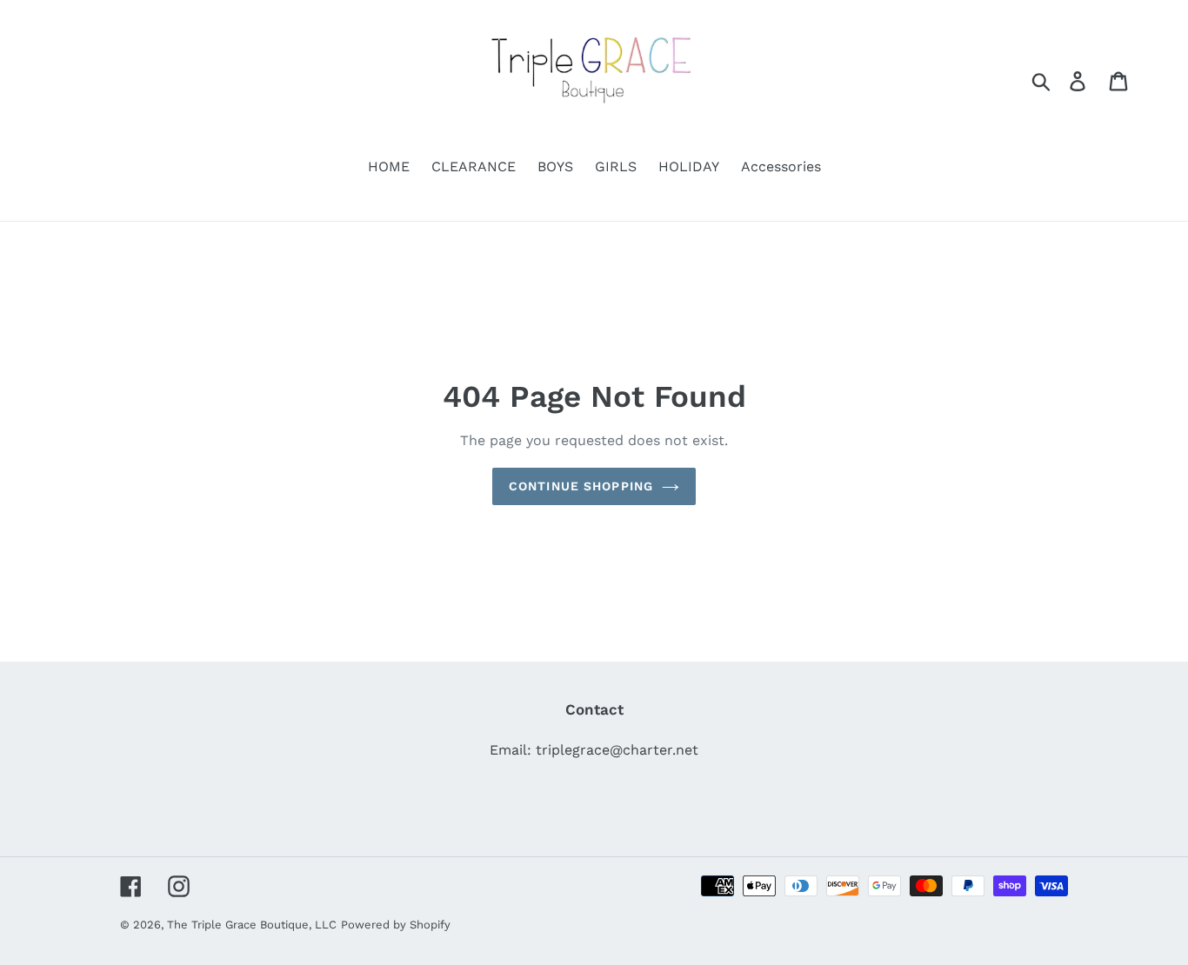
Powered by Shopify (396, 924)
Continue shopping (581, 486)
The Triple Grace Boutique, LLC (252, 924)
